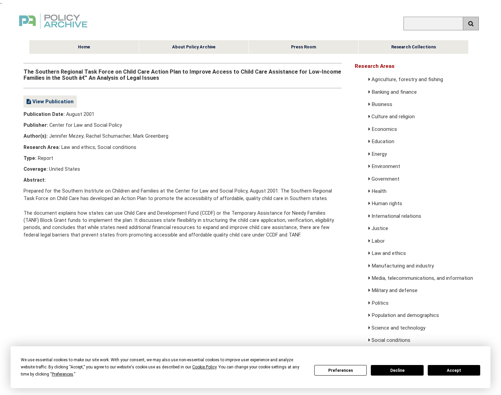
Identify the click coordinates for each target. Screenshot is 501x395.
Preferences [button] (62, 374)
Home (84, 46)
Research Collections (413, 46)
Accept (454, 370)
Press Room (303, 46)
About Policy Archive (193, 46)
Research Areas (375, 66)
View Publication (52, 101)
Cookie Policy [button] (204, 367)
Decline (397, 370)
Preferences (340, 370)
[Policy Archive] (53, 29)
